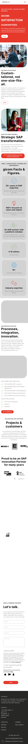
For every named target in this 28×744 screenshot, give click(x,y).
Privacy (21, 741)
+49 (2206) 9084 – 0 (7, 710)
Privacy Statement (16, 662)
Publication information (11, 741)
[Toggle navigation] (25, 2)
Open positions (19, 724)
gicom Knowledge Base (12, 738)
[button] (2, 741)
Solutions (3, 730)
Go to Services (7, 411)
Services (3, 727)
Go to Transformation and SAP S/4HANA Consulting (13, 155)
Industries (3, 724)
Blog (21, 738)
